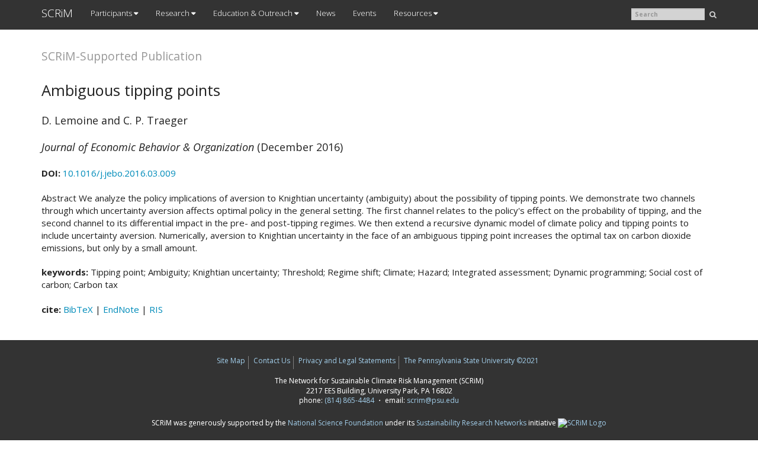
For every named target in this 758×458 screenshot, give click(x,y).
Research (173, 13)
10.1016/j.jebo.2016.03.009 (119, 173)
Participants (112, 13)
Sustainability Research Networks (471, 423)
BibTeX (78, 309)
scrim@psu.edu (433, 400)
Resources (413, 13)
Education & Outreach (253, 13)
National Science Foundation (335, 423)
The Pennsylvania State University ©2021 (471, 360)
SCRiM (57, 13)
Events (364, 13)
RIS (156, 309)
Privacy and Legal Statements (347, 360)
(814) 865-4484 (349, 400)
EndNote (121, 309)
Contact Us (271, 360)
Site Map (231, 360)
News (325, 13)
